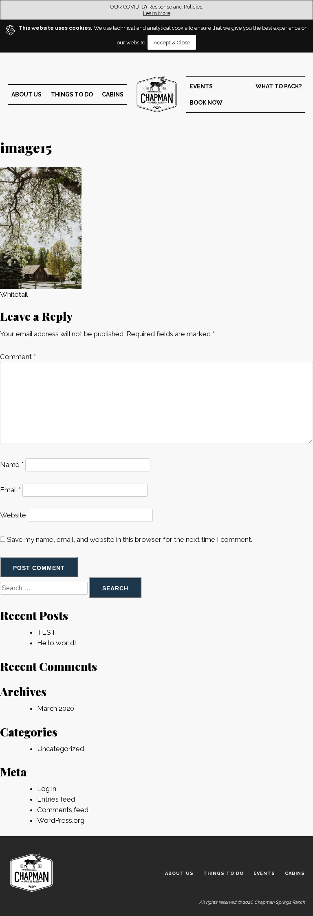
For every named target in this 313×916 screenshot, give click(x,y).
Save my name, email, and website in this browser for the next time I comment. (129, 539)
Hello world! (56, 643)
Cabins (112, 94)
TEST (46, 632)
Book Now (206, 102)
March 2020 (55, 708)
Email (10, 490)
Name (12, 464)
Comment (18, 357)
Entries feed (56, 799)
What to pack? (279, 86)
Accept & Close (172, 42)
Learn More (156, 13)
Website (13, 515)
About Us (26, 94)
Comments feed (62, 810)
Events (201, 86)
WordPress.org (60, 820)
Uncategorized (60, 749)
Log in (46, 789)
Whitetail (14, 294)
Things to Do (72, 94)
